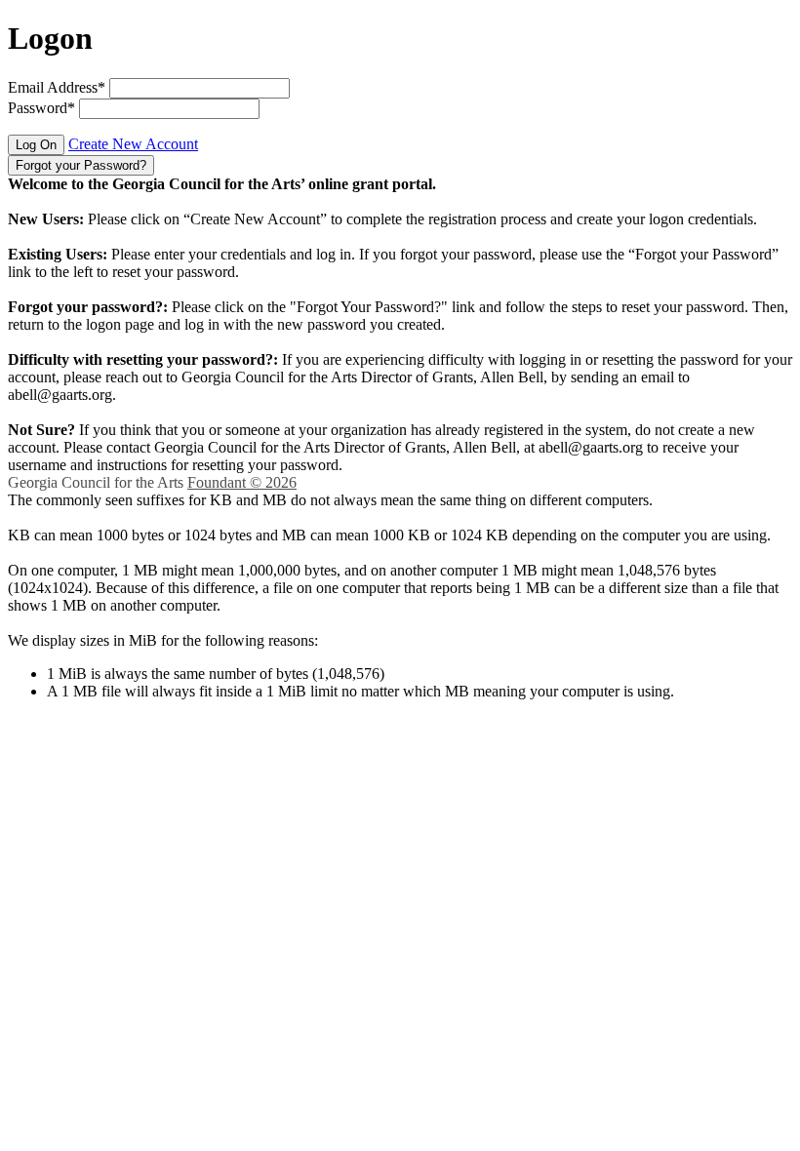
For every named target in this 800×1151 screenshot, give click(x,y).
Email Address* (56, 87)
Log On (36, 145)
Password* (41, 107)
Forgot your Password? (81, 165)
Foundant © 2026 (242, 482)
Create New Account (133, 144)
